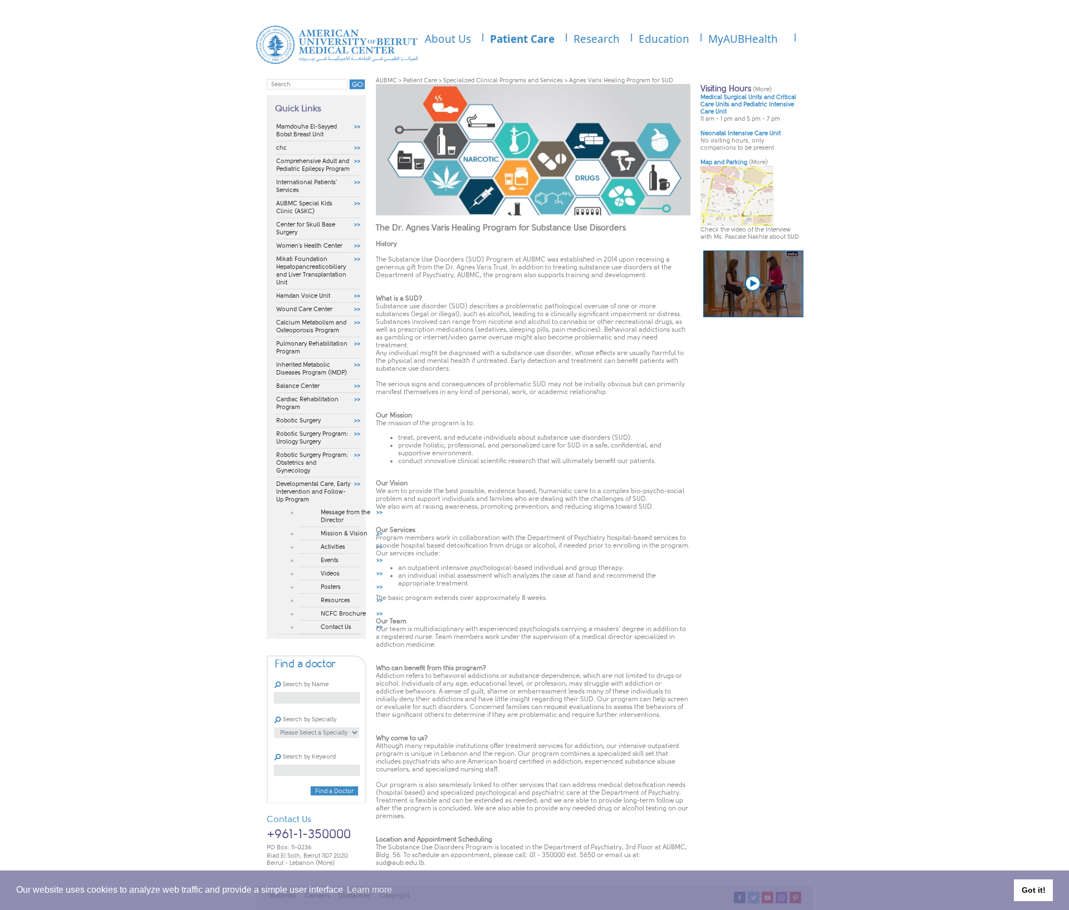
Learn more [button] (369, 889)
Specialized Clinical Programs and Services (503, 80)
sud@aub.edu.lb (400, 863)
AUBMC (386, 80)
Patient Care (420, 80)
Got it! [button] (1034, 890)
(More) (325, 863)
